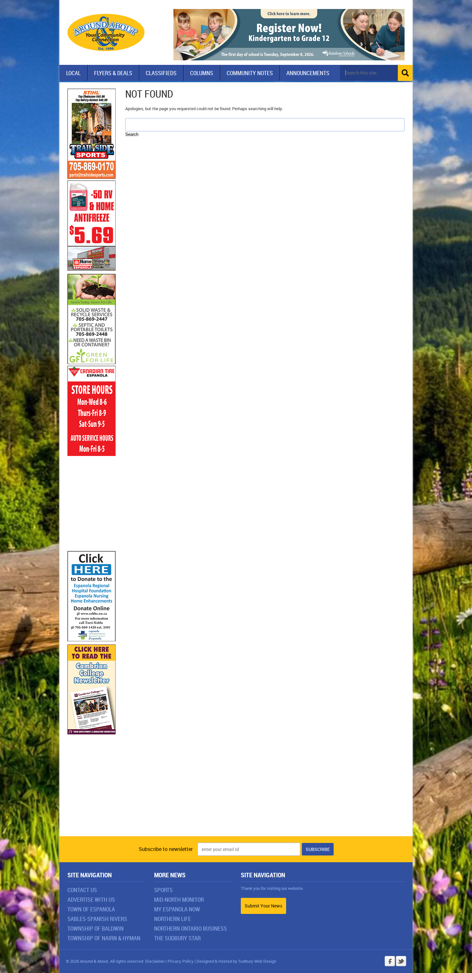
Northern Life (172, 919)
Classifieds (161, 73)
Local (73, 73)
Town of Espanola (91, 909)
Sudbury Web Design (257, 961)
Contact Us (82, 890)
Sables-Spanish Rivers (97, 919)
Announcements (307, 73)
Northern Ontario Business (190, 928)
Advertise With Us (91, 899)
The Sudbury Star (177, 938)
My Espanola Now (177, 909)
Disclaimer (155, 961)
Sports (163, 890)
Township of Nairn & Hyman (103, 938)
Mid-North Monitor (179, 899)
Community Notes (250, 73)
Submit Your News (263, 906)
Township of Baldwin (95, 928)
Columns (201, 73)
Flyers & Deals (113, 73)
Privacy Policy (181, 961)
